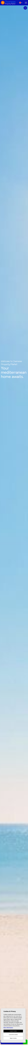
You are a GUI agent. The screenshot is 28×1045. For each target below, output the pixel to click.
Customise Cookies (13, 1034)
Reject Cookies (13, 1038)
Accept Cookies (13, 1031)
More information (8, 1027)
